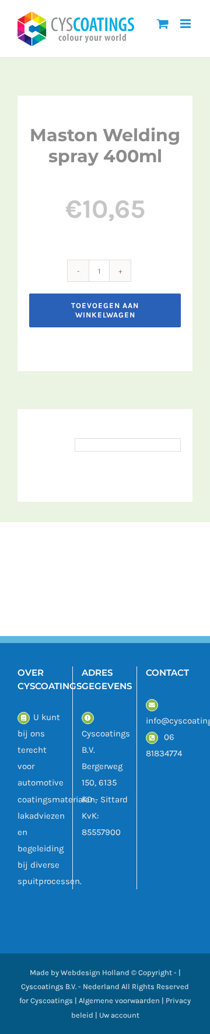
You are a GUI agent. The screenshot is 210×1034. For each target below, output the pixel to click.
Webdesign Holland (95, 972)
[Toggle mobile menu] (186, 24)
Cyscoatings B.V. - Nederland (70, 986)
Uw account (119, 1015)
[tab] (49, 444)
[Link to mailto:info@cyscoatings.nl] (152, 705)
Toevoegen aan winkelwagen (105, 310)
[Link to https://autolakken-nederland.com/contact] (24, 718)
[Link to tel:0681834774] (152, 738)
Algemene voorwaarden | (122, 1000)
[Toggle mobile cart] (163, 24)
